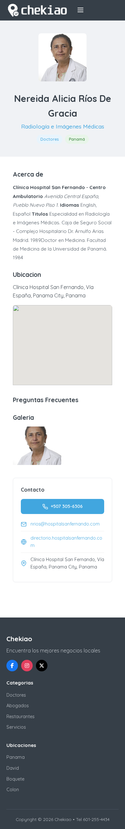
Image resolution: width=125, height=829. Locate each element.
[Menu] (80, 10)
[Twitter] (41, 665)
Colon (12, 789)
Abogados (17, 706)
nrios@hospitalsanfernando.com (65, 524)
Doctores (49, 139)
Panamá (77, 139)
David (12, 768)
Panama (15, 757)
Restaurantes (20, 716)
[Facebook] (12, 665)
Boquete (15, 779)
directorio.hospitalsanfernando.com (66, 541)
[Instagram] (27, 665)
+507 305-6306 (67, 506)
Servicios (16, 727)
